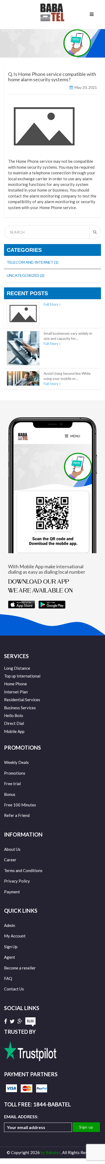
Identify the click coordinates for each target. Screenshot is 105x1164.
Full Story (51, 304)
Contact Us (14, 988)
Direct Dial (14, 723)
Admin (9, 925)
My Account (15, 935)
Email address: (21, 1116)
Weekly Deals (16, 762)
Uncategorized (25, 275)
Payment (12, 891)
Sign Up (11, 946)
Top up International (22, 675)
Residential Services (22, 699)
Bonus (9, 794)
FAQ (8, 978)
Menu (92, 13)
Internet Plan (16, 691)
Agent (9, 957)
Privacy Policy (17, 881)
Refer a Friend (17, 815)
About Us (12, 849)
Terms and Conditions (23, 870)
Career (10, 859)
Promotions (14, 773)
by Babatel (51, 1152)
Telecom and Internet (32, 262)
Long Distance (17, 668)
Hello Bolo (13, 715)
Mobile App (14, 731)
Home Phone (15, 683)
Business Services (20, 707)
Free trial (12, 783)
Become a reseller (20, 967)
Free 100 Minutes (20, 804)
